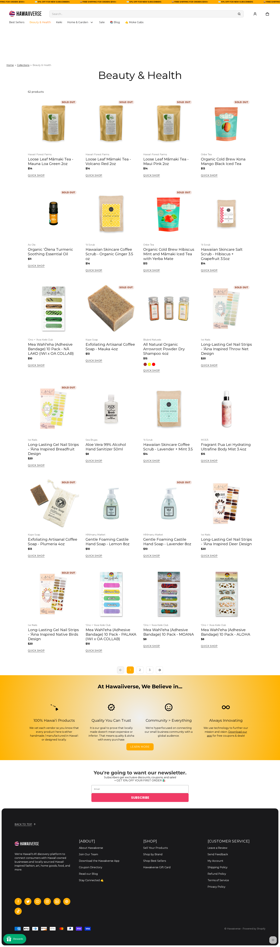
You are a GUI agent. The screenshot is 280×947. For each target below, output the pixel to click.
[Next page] (159, 670)
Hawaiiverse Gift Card (157, 867)
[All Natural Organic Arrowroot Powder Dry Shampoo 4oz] (168, 308)
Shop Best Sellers (154, 860)
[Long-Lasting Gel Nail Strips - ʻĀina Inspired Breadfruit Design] (53, 408)
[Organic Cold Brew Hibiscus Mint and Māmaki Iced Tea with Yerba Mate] (168, 213)
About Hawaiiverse (91, 847)
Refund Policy (217, 873)
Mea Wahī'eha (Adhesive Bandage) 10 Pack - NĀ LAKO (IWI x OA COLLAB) (51, 349)
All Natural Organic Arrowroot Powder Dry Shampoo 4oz (164, 349)
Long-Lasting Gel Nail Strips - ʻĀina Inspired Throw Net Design (226, 349)
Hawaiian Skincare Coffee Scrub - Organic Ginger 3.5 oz (109, 254)
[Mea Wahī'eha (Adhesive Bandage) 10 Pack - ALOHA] (226, 594)
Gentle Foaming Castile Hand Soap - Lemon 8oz (107, 541)
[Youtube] (37, 901)
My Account (215, 860)
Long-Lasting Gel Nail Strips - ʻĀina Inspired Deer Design (226, 541)
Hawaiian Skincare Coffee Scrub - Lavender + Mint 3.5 (168, 446)
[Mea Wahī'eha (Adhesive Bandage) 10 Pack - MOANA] (168, 594)
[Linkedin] (57, 901)
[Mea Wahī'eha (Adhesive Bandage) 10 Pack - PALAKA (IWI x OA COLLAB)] (111, 594)
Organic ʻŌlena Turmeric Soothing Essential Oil (50, 251)
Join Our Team (88, 854)
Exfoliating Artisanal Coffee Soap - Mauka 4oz (110, 346)
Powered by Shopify (254, 928)
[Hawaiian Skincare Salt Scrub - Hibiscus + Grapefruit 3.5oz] (226, 213)
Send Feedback (218, 854)
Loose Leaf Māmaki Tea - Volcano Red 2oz (108, 161)
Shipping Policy (218, 867)
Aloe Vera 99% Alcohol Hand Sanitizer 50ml (106, 446)
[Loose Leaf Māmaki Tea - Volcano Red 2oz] (111, 123)
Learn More (140, 746)
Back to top (23, 824)
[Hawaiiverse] (25, 14)
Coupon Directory (90, 867)
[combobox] (146, 14)
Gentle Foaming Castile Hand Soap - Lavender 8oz (167, 541)
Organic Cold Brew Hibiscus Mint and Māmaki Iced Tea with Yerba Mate (168, 254)
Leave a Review (217, 847)
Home (10, 65)
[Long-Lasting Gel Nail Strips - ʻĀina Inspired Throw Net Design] (226, 308)
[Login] (255, 14)
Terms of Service (218, 880)
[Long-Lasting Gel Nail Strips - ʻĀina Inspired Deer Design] (226, 503)
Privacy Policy (216, 886)
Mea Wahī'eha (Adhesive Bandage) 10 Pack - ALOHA (225, 632)
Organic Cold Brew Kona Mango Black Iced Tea (223, 161)
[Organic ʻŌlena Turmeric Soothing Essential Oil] (53, 213)
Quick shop (36, 175)
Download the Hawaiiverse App (99, 860)
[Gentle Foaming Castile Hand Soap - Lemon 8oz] (111, 503)
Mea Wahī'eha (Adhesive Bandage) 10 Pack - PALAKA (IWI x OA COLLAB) (111, 634)
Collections (23, 65)
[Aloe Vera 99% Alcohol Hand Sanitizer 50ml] (111, 408)
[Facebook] (18, 901)
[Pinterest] (66, 901)
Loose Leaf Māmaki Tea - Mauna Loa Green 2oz (50, 161)
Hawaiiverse (234, 928)
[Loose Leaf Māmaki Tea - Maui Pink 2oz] (168, 123)
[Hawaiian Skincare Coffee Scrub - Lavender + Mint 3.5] (168, 408)
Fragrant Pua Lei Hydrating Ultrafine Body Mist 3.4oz (226, 446)
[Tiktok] (18, 911)
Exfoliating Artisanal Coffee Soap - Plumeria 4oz (52, 541)
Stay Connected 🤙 (91, 880)
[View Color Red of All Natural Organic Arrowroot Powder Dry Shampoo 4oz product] (153, 364)
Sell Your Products (155, 847)
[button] (267, 14)
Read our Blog (88, 873)
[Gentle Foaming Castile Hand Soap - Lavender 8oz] (168, 503)
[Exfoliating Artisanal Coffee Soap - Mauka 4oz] (111, 308)
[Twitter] (27, 901)
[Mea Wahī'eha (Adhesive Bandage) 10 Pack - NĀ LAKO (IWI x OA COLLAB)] (53, 308)
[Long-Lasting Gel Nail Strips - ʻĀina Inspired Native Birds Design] (53, 594)
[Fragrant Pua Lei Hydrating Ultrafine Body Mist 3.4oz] (226, 408)
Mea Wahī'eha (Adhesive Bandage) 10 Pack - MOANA (168, 632)
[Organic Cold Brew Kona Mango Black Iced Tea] (226, 123)
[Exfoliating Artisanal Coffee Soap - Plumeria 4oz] (53, 503)
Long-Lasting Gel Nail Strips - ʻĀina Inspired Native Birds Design (53, 634)
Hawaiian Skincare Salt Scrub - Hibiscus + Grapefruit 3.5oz (222, 254)
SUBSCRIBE (140, 797)
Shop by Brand (153, 854)
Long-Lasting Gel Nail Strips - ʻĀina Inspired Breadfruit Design (53, 449)
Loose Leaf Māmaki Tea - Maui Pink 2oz (166, 161)
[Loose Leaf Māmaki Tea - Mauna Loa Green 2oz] (53, 123)
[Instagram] (47, 901)
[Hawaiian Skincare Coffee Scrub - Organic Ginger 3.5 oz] (111, 213)
